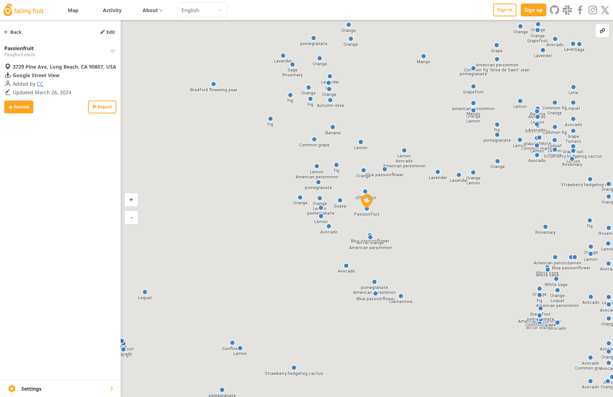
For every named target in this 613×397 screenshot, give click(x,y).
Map (73, 10)
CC (40, 83)
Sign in (504, 10)
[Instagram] (592, 10)
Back (16, 32)
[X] (605, 10)
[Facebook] (580, 10)
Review (21, 107)
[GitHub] (554, 10)
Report (105, 107)
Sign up (533, 9)
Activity (112, 10)
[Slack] (567, 10)
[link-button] (602, 30)
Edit (110, 32)
